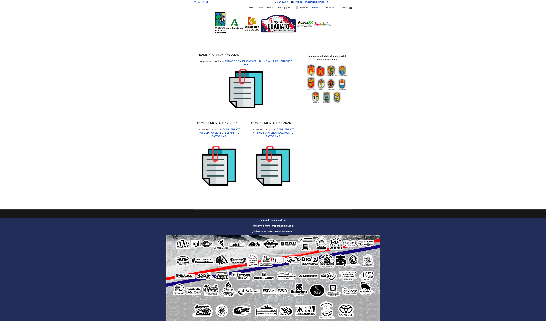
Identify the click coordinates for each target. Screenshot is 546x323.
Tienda (343, 7)
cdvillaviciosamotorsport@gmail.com (311, 2)
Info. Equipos (284, 7)
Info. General (265, 7)
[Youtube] (199, 1)
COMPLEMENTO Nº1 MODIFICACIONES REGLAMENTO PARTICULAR (273, 133)
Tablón (315, 7)
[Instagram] (203, 1)
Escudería (329, 7)
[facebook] (195, 1)
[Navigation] (350, 7)
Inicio (250, 7)
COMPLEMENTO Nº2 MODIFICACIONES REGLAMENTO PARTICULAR (220, 133)
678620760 (282, 2)
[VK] (207, 1)
